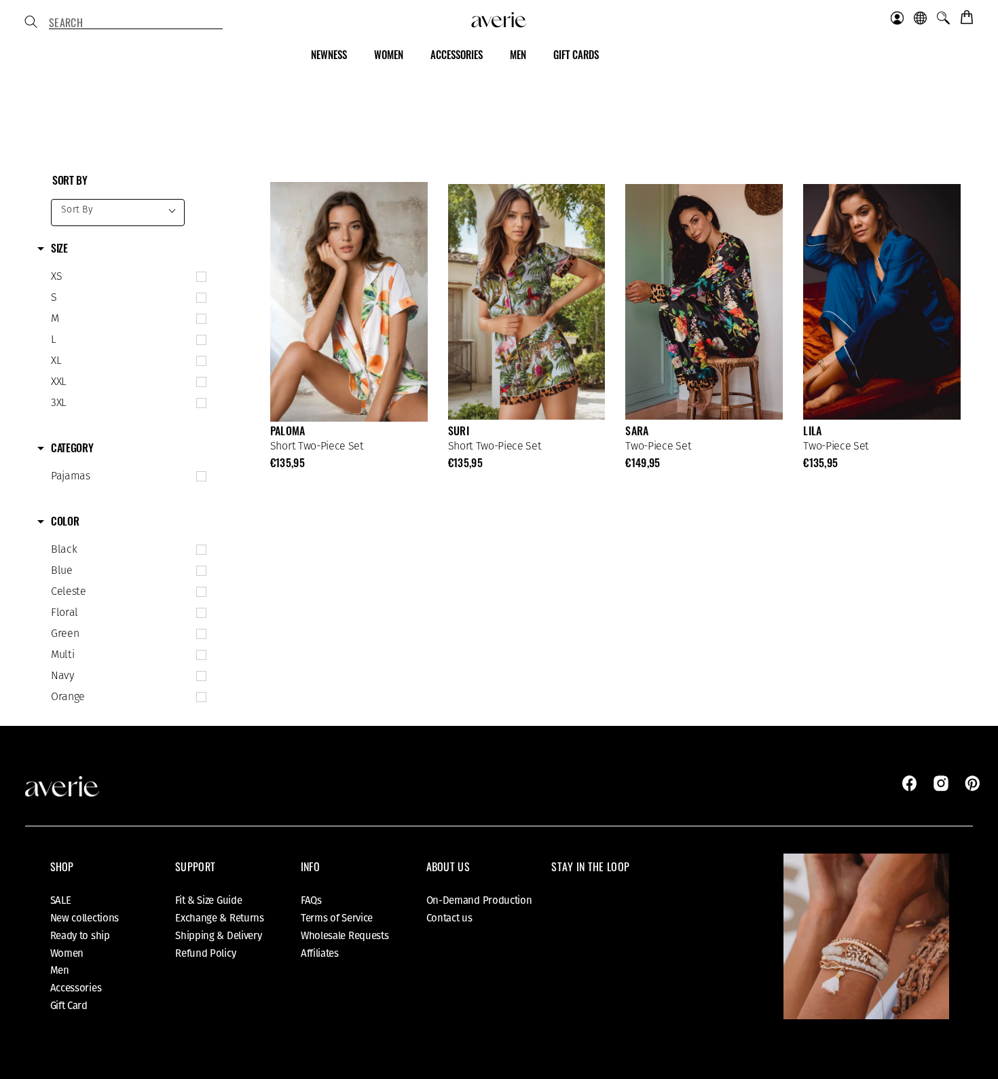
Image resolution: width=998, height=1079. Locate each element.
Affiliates (320, 953)
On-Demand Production (479, 900)
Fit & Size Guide (208, 900)
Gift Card (69, 1006)
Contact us (449, 918)
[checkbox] (125, 277)
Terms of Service (337, 918)
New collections (84, 918)
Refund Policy (205, 953)
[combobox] (136, 23)
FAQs (311, 900)
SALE (60, 900)
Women (67, 953)
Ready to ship (80, 936)
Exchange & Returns (219, 918)
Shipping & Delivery (218, 936)
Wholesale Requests (345, 936)
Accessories (76, 988)
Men (59, 970)
